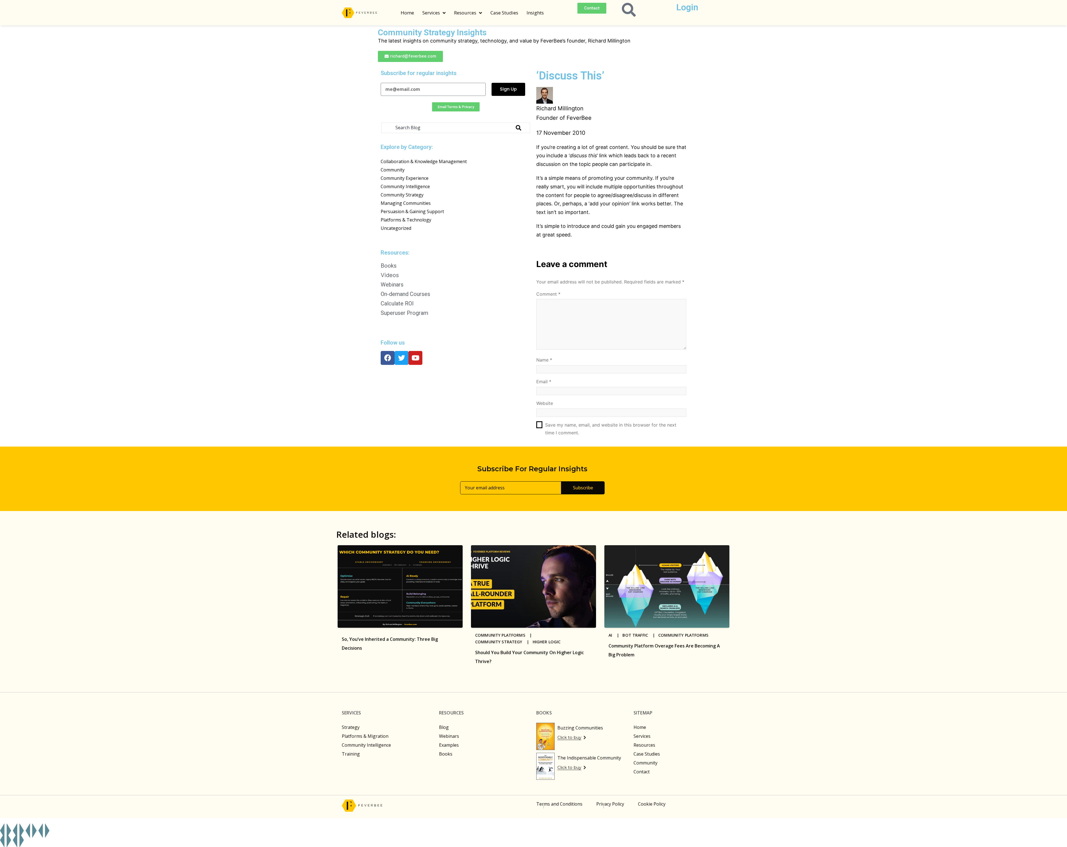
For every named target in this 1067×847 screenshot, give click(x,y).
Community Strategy (402, 195)
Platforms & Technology (406, 220)
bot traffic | (640, 635)
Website (544, 403)
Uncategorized (396, 228)
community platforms (683, 635)
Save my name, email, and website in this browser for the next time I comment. (610, 428)
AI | (615, 635)
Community (393, 170)
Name (544, 360)
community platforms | (505, 635)
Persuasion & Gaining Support (412, 211)
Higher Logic (547, 641)
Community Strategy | (504, 641)
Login (687, 7)
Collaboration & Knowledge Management (424, 161)
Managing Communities (406, 203)
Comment (548, 294)
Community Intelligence (405, 186)
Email (543, 381)
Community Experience (404, 178)
